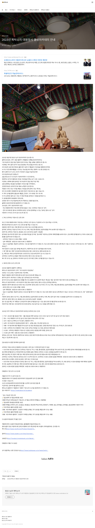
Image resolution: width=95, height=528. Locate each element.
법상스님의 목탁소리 (12, 491)
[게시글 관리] (10, 471)
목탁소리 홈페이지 (34, 10)
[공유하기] (8, 471)
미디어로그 (12, 10)
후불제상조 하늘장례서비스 (13, 73)
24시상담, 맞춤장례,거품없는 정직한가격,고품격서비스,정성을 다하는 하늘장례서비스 (30, 76)
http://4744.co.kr (9, 70)
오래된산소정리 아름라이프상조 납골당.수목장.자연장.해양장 (25, 60)
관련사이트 (4, 511)
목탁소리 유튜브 (45, 10)
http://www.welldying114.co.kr (13, 57)
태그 (6, 10)
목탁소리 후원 (5, 526)
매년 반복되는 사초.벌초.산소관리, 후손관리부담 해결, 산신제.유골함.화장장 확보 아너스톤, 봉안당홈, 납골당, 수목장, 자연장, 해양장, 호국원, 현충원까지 (41, 63)
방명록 (25, 10)
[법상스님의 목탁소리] (5, 2)
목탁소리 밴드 (5, 520)
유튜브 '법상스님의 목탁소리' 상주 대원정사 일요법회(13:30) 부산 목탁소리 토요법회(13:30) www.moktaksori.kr (36, 493)
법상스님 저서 (5, 523)
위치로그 (19, 10)
